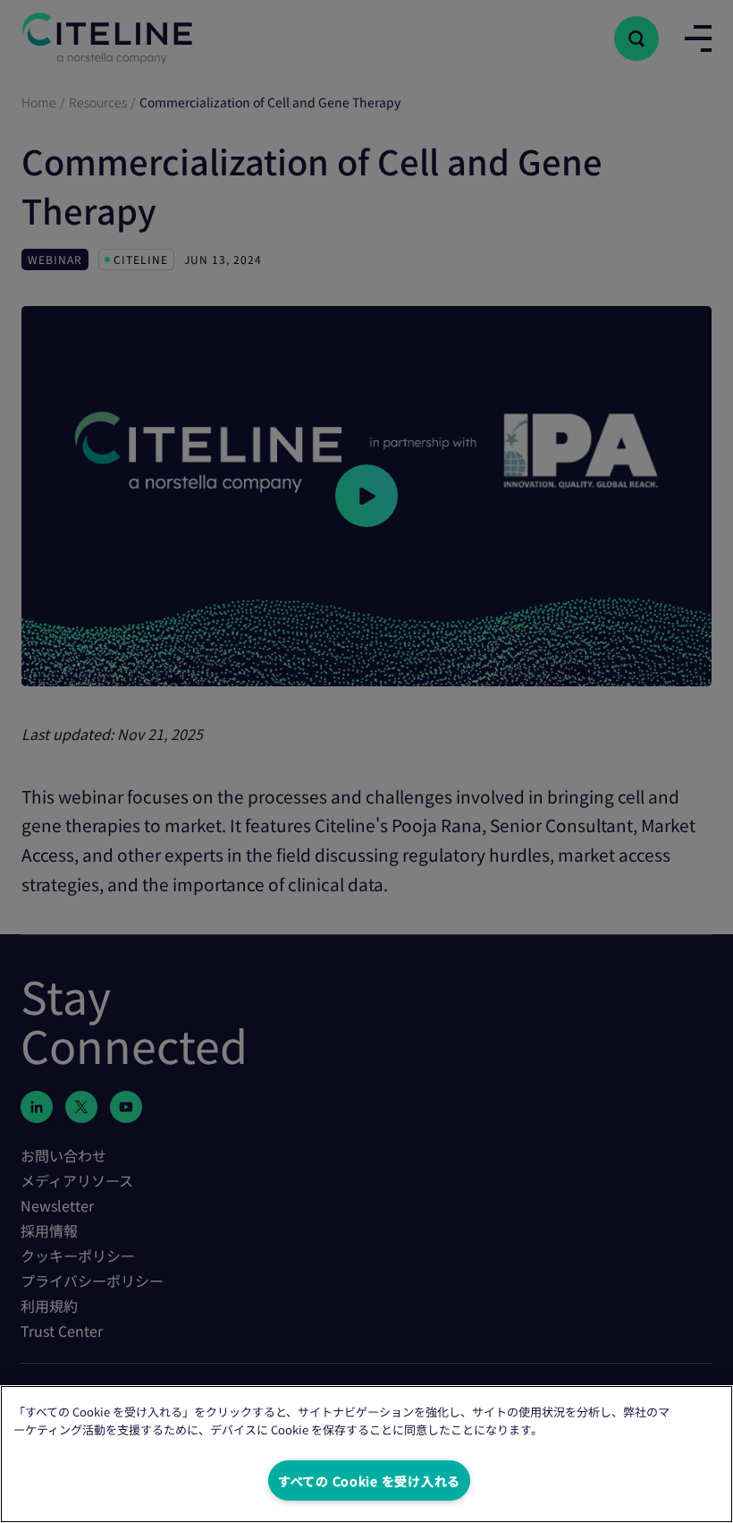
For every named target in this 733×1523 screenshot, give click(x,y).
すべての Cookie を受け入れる (369, 1480)
